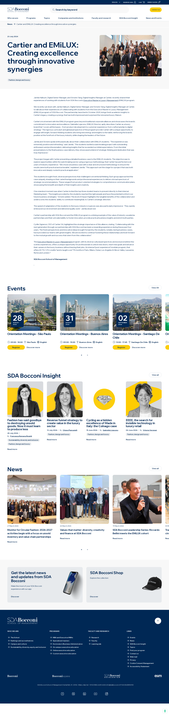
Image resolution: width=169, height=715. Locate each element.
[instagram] (106, 694)
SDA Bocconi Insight (128, 18)
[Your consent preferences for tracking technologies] (165, 711)
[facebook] (62, 694)
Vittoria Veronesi (150, 430)
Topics (47, 18)
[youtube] (95, 694)
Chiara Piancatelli (70, 430)
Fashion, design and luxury (19, 444)
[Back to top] (158, 621)
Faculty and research (101, 18)
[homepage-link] (18, 9)
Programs (31, 18)
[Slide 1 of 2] (81, 355)
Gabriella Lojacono (110, 430)
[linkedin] (84, 694)
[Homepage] (22, 621)
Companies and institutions (70, 18)
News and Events (154, 18)
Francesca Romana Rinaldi (21, 436)
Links (129, 631)
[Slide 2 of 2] (87, 355)
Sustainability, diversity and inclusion (23, 440)
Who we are (12, 18)
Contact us (156, 10)
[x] (73, 694)
